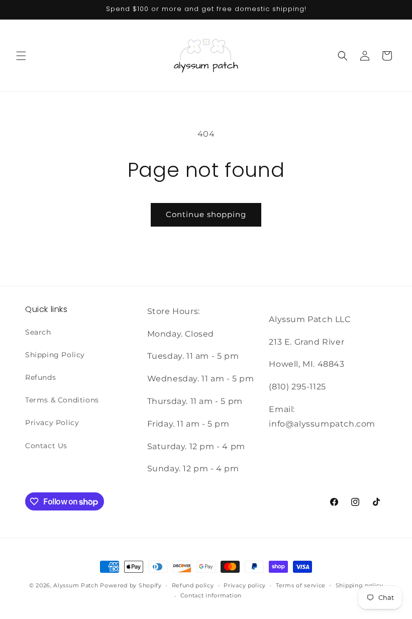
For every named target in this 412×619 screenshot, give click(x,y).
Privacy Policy (52, 422)
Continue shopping (206, 214)
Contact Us (46, 445)
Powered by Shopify (131, 585)
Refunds (40, 377)
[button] (21, 56)
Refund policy (193, 585)
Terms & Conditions (62, 399)
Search (38, 332)
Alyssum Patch (75, 585)
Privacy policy (245, 585)
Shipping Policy (55, 354)
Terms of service (301, 585)
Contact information (211, 595)
